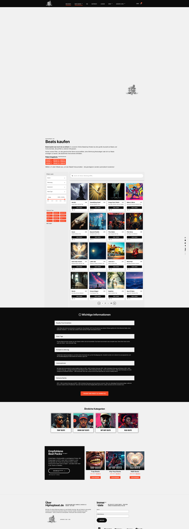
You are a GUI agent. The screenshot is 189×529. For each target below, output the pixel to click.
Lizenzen (103, 4)
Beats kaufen (78, 4)
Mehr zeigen (49, 223)
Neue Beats (68, 4)
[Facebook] (185, 243)
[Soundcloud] (185, 246)
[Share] (72, 209)
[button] (91, 461)
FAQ (87, 4)
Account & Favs (120, 4)
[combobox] (56, 178)
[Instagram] (185, 237)
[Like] (74, 209)
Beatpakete (94, 4)
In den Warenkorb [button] (95, 477)
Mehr (109, 4)
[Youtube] (185, 240)
